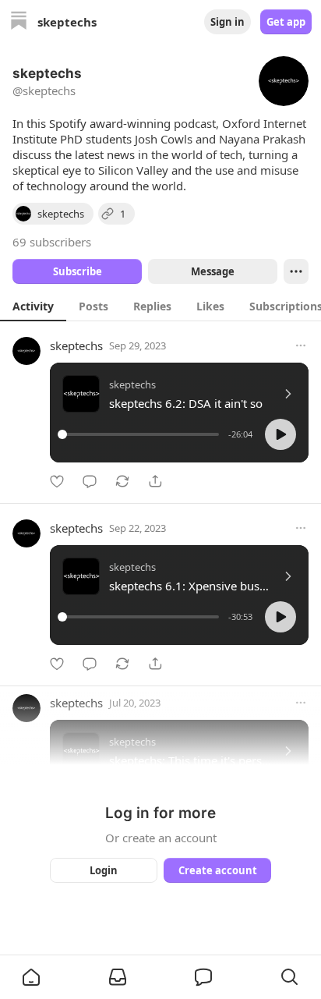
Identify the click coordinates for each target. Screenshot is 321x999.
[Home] (18, 22)
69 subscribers (51, 242)
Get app (285, 22)
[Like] (57, 481)
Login (104, 870)
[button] (280, 434)
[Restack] (122, 481)
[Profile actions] (296, 271)
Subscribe (77, 271)
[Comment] (89, 481)
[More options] (300, 345)
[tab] (33, 305)
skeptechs (76, 345)
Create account (217, 870)
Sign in (227, 22)
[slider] (140, 434)
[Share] (155, 481)
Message (213, 271)
